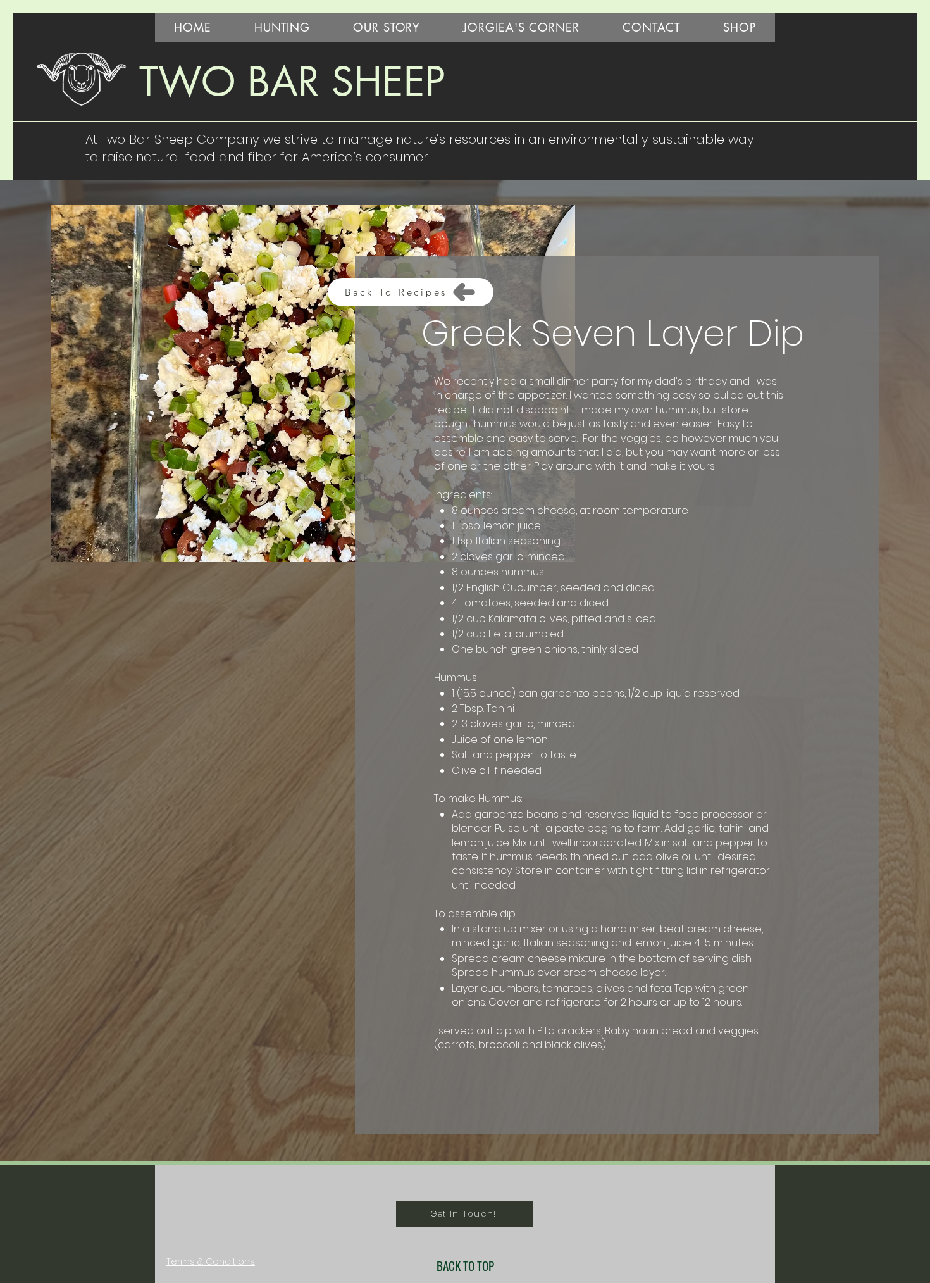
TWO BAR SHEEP (292, 82)
